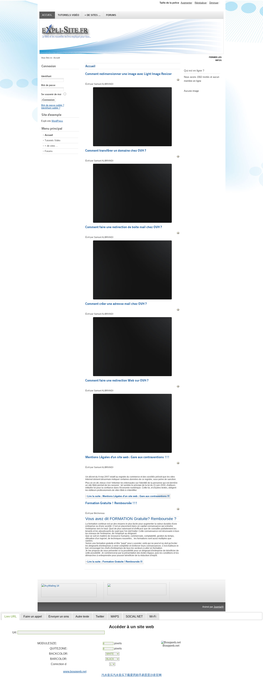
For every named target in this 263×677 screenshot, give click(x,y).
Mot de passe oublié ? (52, 105)
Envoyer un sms (58, 616)
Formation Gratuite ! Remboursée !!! (111, 503)
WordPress (57, 121)
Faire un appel (32, 616)
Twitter (100, 616)
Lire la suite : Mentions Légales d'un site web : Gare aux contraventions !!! (128, 496)
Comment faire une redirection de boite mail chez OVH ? (123, 227)
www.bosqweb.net (74, 671)
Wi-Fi (152, 616)
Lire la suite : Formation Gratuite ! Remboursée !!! (114, 561)
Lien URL (10, 616)
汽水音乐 (107, 674)
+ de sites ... (93, 15)
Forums (111, 15)
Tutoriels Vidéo (68, 15)
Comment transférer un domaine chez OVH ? (115, 150)
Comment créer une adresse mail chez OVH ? (116, 304)
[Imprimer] (178, 80)
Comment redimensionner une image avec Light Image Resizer (128, 74)
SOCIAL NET (134, 616)
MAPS (115, 616)
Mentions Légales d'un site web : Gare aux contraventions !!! (127, 457)
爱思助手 (136, 674)
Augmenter (186, 2)
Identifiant (46, 76)
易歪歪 (146, 674)
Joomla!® (219, 606)
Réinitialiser (201, 2)
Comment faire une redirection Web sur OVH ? (116, 380)
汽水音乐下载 (121, 674)
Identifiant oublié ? (50, 108)
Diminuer (213, 2)
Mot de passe (48, 85)
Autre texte (82, 616)
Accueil (47, 15)
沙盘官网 (156, 674)
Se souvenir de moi (51, 94)
